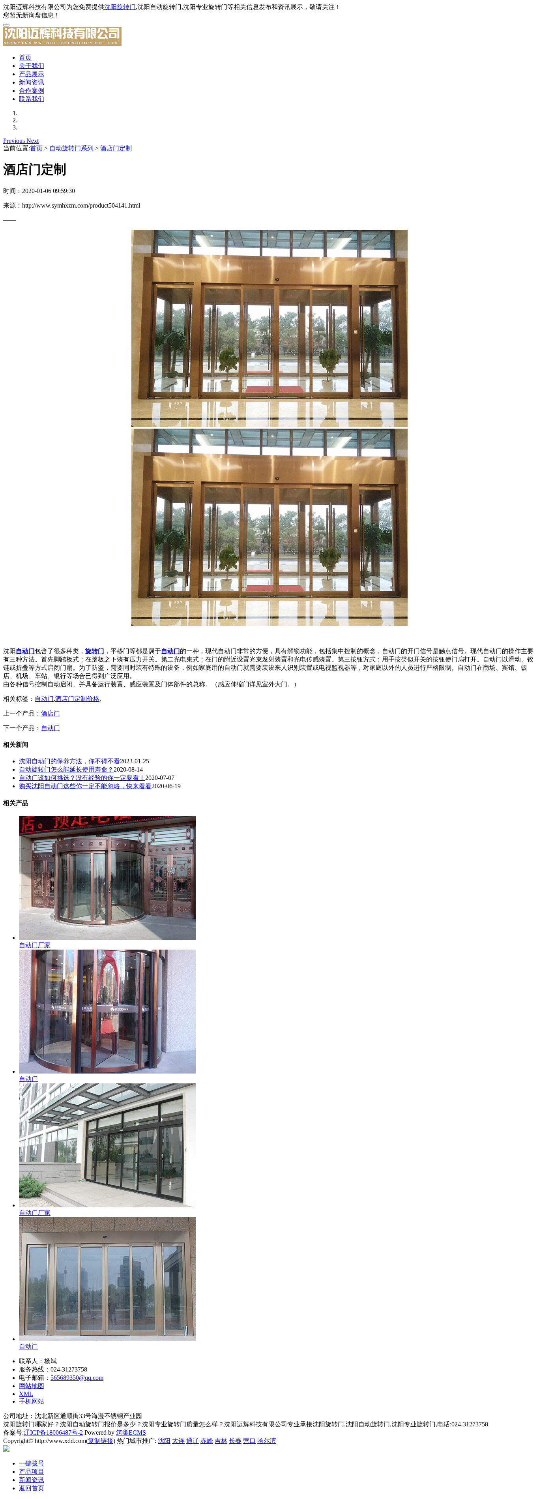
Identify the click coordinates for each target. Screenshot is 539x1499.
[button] (14, 140)
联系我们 (31, 99)
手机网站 (31, 1401)
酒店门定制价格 (77, 698)
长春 (235, 1440)
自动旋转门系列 (71, 148)
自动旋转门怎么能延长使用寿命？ (66, 769)
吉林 (221, 1440)
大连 (178, 1440)
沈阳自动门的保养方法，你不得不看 (69, 761)
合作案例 (31, 90)
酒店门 (50, 713)
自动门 (44, 698)
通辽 (192, 1440)
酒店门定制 (116, 148)
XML (26, 1393)
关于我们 (31, 65)
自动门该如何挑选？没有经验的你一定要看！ (82, 777)
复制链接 (100, 1440)
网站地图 (31, 1386)
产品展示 (31, 74)
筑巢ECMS (131, 1432)
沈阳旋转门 (120, 7)
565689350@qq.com (77, 1377)
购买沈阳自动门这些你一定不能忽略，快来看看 (85, 786)
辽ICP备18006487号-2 (53, 1432)
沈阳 (164, 1440)
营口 (249, 1440)
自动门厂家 (35, 945)
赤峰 (206, 1440)
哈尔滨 (266, 1440)
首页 (25, 57)
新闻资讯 (31, 82)
